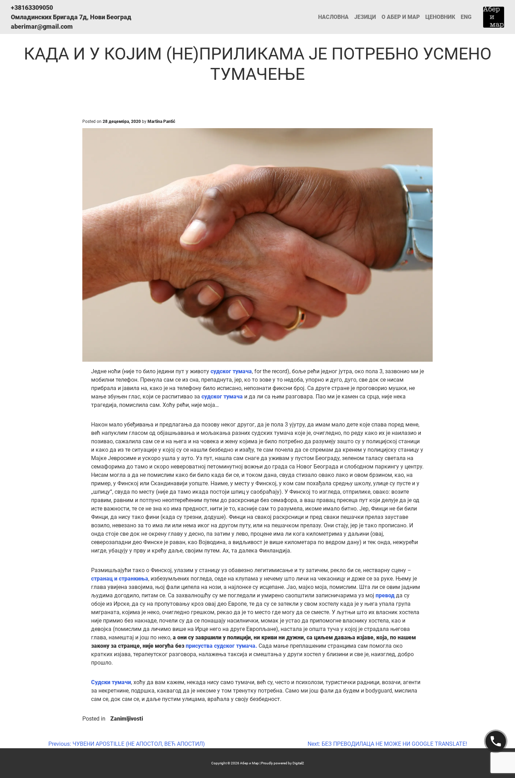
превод (386, 595)
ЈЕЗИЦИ (365, 17)
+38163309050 (32, 7)
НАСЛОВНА (333, 17)
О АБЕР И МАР (401, 17)
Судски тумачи (111, 682)
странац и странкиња (119, 578)
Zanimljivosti (126, 718)
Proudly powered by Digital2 (282, 763)
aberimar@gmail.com (42, 26)
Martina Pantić (161, 121)
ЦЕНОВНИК (440, 17)
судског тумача (231, 371)
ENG (466, 17)
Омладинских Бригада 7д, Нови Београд (71, 17)
